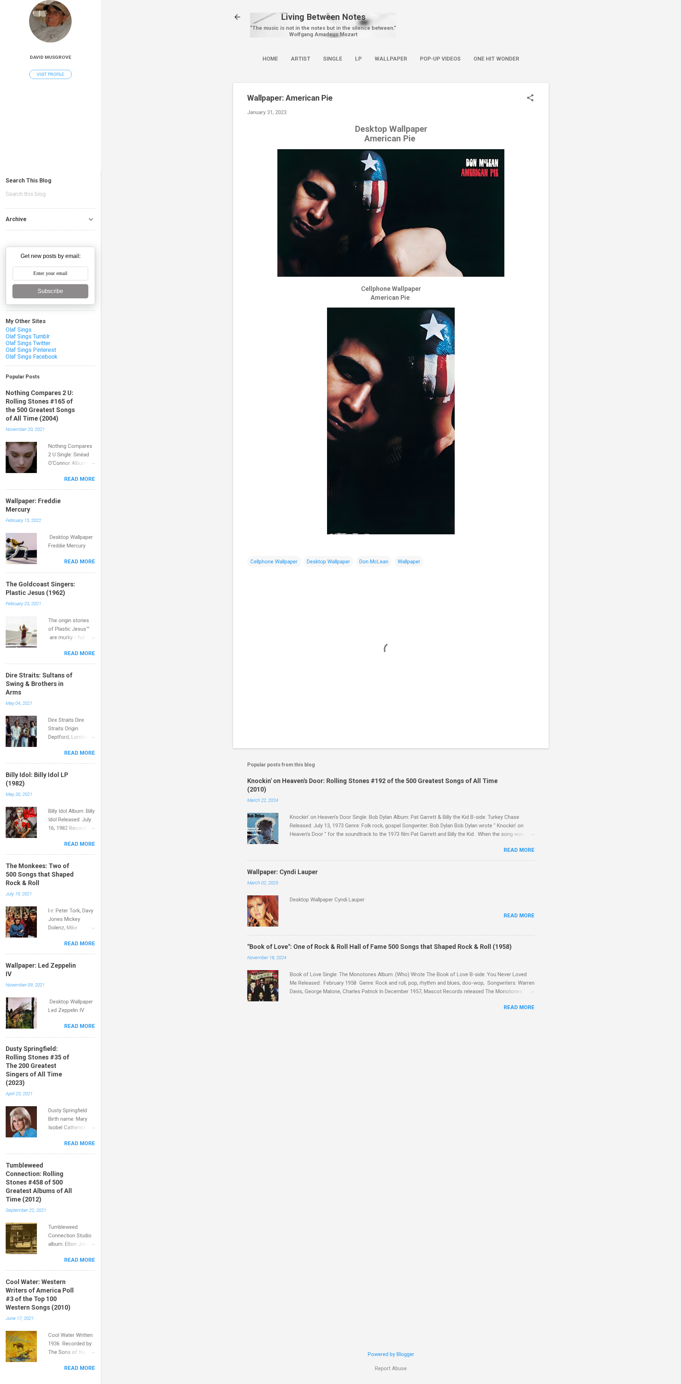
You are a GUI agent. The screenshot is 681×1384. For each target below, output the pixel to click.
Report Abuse (391, 1368)
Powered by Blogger (391, 1354)
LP (358, 59)
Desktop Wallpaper (328, 561)
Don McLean (373, 561)
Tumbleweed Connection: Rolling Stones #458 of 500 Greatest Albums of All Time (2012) (39, 1182)
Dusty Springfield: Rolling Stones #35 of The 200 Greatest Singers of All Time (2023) (37, 1065)
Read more (519, 850)
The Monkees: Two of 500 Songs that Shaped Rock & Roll (40, 874)
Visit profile (50, 74)
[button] (530, 98)
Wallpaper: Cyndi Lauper (282, 872)
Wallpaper (409, 561)
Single (332, 59)
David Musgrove (50, 57)
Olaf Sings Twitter (28, 343)
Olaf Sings (19, 329)
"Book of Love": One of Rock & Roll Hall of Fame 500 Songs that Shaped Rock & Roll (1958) (379, 946)
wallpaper (391, 59)
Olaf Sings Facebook (31, 356)
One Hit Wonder (496, 59)
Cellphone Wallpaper (274, 561)
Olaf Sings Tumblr (28, 336)
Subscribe (50, 291)
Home (270, 59)
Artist (300, 59)
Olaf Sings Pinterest (31, 350)
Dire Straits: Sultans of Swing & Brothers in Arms (39, 683)
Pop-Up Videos (440, 59)
